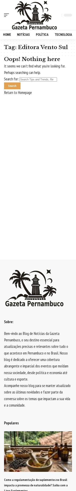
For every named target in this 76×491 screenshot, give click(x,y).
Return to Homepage (18, 92)
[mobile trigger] (7, 15)
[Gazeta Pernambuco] (34, 15)
